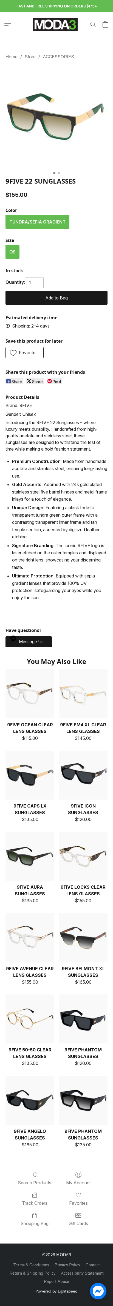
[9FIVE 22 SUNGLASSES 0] (56, 117)
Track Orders (34, 1203)
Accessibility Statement (82, 1273)
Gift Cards (78, 1223)
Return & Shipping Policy (32, 1273)
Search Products (34, 1182)
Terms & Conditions (31, 1265)
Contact (93, 1265)
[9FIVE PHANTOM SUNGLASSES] (83, 1018)
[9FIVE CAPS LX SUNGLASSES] (29, 775)
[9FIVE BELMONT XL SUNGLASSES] (83, 937)
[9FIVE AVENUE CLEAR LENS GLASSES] (29, 937)
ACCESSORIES (58, 56)
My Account (78, 1182)
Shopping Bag (35, 1223)
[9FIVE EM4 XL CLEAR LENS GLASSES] (83, 693)
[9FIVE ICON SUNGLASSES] (83, 775)
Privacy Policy (67, 1265)
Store (30, 56)
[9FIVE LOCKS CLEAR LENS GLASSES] (83, 856)
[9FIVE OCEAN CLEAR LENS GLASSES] (29, 693)
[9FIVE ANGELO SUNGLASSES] (29, 1100)
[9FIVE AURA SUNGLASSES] (29, 856)
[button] (56, 24)
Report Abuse (56, 1281)
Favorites (78, 1203)
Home (11, 56)
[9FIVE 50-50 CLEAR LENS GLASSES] (29, 1018)
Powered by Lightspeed (57, 1291)
